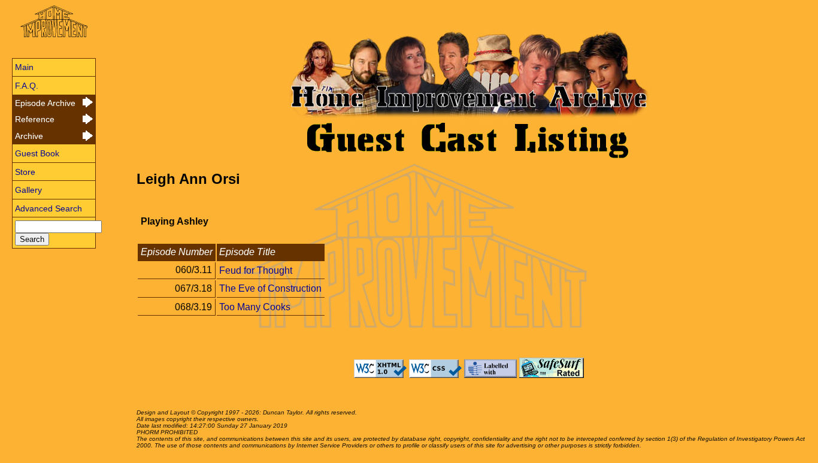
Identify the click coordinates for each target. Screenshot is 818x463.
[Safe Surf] (551, 375)
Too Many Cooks (254, 307)
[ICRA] (490, 375)
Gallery (28, 190)
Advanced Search (48, 208)
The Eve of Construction (270, 288)
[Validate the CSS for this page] (435, 375)
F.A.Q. (26, 85)
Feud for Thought (255, 270)
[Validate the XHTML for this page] (380, 375)
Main (24, 67)
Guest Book (37, 153)
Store (25, 172)
